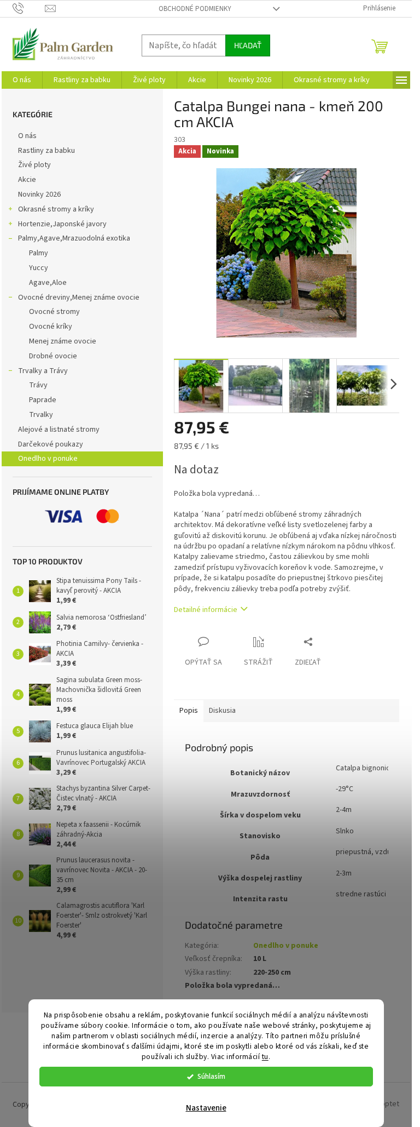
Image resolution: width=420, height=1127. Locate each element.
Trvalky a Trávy (43, 370)
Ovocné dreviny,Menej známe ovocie (78, 297)
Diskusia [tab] (222, 710)
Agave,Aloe (48, 282)
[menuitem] (22, 80)
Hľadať (247, 45)
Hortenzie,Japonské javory (62, 224)
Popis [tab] (188, 710)
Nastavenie (206, 1108)
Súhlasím (211, 1076)
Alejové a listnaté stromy (59, 429)
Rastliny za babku (46, 150)
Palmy (38, 253)
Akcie (27, 179)
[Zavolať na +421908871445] (29, 8)
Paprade (42, 399)
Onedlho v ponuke (48, 458)
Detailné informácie (205, 609)
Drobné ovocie (53, 356)
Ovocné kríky (50, 326)
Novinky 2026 (39, 194)
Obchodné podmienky (195, 9)
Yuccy (38, 267)
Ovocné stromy (54, 311)
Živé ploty (34, 164)
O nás (27, 135)
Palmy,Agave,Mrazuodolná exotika (74, 238)
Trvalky (41, 414)
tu (265, 1056)
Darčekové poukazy (50, 444)
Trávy (38, 385)
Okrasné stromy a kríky (56, 209)
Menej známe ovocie (62, 341)
